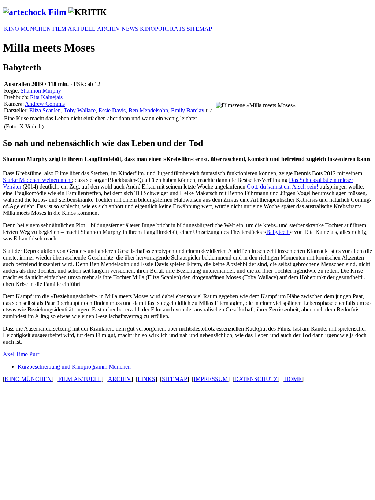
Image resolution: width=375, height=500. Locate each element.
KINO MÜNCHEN (27, 29)
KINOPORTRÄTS (162, 29)
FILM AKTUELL (74, 29)
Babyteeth (278, 232)
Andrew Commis (45, 104)
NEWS (130, 29)
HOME (293, 379)
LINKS (146, 379)
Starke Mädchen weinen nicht (37, 180)
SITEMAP (199, 29)
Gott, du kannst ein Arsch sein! (282, 186)
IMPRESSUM (211, 379)
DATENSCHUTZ (256, 379)
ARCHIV (108, 29)
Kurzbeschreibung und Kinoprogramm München (74, 366)
